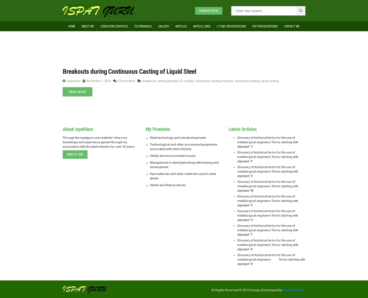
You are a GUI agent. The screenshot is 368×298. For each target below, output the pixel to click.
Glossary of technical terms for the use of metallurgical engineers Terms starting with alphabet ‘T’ (267, 230)
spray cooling (270, 81)
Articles (181, 26)
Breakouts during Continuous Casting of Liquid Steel (129, 71)
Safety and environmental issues (173, 156)
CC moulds (186, 81)
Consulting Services (114, 26)
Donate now (208, 11)
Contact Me (292, 26)
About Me (88, 26)
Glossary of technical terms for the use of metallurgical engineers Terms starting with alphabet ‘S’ (267, 245)
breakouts (149, 81)
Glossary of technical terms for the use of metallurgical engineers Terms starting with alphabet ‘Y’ (267, 157)
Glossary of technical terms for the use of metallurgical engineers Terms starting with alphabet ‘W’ (267, 186)
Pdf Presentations (265, 26)
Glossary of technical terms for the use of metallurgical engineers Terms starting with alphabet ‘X (267, 171)
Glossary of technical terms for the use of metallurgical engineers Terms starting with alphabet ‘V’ (267, 201)
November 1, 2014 (98, 81)
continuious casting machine (214, 81)
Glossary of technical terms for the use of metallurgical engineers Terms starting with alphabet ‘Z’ (267, 142)
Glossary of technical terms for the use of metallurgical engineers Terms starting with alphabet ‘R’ (271, 259)
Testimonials (143, 26)
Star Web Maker (294, 290)
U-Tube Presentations (231, 26)
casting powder (167, 81)
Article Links (202, 26)
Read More (77, 92)
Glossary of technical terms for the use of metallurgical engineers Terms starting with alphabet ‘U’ (267, 215)
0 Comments (126, 81)
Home (71, 26)
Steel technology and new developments (178, 137)
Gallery (163, 26)
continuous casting (247, 81)
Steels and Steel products (168, 185)
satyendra (73, 81)
